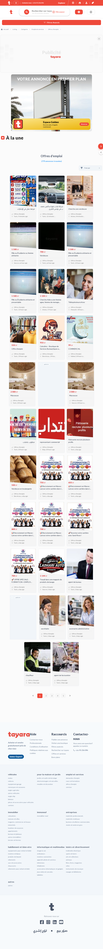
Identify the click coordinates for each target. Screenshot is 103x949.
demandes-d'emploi (73, 778)
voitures (11, 781)
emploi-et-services (75, 774)
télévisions (40, 863)
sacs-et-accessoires (15, 863)
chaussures (12, 866)
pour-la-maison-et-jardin (48, 774)
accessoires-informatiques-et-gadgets (50, 869)
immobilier (13, 812)
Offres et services (59, 754)
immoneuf (42, 812)
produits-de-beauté (14, 857)
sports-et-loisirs (71, 854)
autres (11, 882)
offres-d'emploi (71, 784)
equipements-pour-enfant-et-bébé (19, 851)
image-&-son (41, 851)
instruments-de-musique (74, 869)
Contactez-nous (36, 740)
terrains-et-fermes (14, 840)
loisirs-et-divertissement (77, 847)
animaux (69, 860)
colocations (12, 816)
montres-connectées (44, 857)
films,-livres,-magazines (74, 863)
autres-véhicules (13, 793)
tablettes (40, 875)
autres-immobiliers (14, 837)
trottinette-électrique (73, 851)
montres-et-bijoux (14, 854)
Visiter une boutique (60, 743)
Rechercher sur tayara (60, 750)
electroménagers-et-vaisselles (47, 781)
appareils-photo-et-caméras (46, 860)
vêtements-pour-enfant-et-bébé (19, 869)
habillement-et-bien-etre (19, 847)
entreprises (71, 812)
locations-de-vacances (15, 828)
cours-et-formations (73, 781)
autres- (10, 885)
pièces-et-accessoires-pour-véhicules (21, 802)
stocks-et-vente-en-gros (74, 825)
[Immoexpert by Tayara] (79, 2)
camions (11, 805)
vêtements (11, 860)
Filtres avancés (57, 747)
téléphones (41, 866)
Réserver (84, 124)
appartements (12, 831)
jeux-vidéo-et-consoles (45, 872)
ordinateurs (41, 854)
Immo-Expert (16, 756)
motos (10, 778)
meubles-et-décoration (45, 784)
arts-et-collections (72, 857)
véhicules (12, 774)
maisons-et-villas (14, 819)
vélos (68, 866)
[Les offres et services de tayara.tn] (93, 3)
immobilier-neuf (42, 816)
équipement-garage (14, 784)
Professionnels (36, 743)
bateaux (10, 799)
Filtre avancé (60, 12)
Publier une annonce (60, 740)
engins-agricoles (13, 790)
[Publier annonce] (79, 12)
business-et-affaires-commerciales (78, 822)
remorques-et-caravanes (16, 787)
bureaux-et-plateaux (15, 834)
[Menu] (16, 3)
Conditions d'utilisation (39, 747)
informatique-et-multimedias (51, 847)
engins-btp (11, 796)
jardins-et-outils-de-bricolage (47, 778)
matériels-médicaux (73, 819)
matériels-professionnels (74, 816)
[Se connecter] (91, 11)
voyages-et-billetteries (73, 872)
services (69, 787)
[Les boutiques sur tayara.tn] (73, 3)
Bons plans (56, 757)
